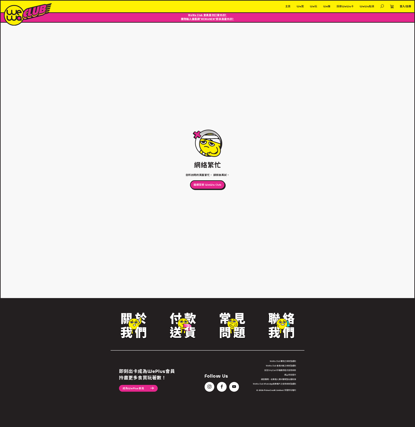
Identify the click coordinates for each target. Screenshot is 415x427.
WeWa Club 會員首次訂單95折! (207, 15)
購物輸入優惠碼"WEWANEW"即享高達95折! (207, 19)
